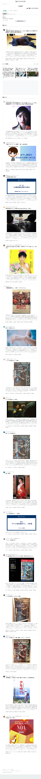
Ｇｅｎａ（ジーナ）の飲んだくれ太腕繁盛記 (12, 538)
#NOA (14, 240)
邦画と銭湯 (7, 286)
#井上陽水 (20, 711)
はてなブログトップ (18, 770)
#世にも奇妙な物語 (9, 138)
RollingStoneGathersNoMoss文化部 (10, 554)
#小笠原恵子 (22, 590)
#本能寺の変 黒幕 (26, 58)
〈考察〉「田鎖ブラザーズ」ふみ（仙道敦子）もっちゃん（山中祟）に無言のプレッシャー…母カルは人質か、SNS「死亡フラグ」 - (20, 69)
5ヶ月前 (18, 175)
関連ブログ (16, 10)
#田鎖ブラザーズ (8, 169)
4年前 (19, 538)
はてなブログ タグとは (5, 770)
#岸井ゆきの (20, 393)
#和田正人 (31, 169)
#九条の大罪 (11, 202)
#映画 (6, 393)
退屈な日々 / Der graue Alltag (10, 676)
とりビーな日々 (8, 594)
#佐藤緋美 (30, 630)
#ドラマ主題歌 (18, 751)
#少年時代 (7, 711)
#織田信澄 (21, 58)
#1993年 (7, 751)
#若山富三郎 (19, 507)
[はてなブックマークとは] (8, 63)
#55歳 (13, 281)
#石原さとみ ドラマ (20, 138)
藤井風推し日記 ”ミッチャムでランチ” (11, 175)
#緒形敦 (17, 58)
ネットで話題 (10, 10)
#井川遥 (20, 169)
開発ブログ (13, 770)
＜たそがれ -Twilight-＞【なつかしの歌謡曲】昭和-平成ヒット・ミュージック (16, 716)
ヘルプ (10, 770)
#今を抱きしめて (11, 354)
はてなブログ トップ (6, 4)
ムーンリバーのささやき (9, 326)
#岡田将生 (13, 169)
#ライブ (17, 240)
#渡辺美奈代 (16, 281)
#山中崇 (23, 169)
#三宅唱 (16, 393)
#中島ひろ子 (34, 630)
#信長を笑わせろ (32, 58)
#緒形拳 (7, 58)
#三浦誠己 (32, 393)
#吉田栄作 (7, 240)
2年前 (10, 286)
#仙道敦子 (14, 58)
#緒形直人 (10, 58)
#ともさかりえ (14, 138)
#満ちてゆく (24, 202)
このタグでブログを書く (34, 8)
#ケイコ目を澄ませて (11, 393)
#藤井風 (7, 202)
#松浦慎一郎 (26, 630)
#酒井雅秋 (17, 590)
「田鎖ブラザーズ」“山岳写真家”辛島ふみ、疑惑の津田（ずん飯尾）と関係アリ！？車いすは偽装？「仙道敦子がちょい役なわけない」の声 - (32, 69)
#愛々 (34, 169)
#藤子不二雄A (11, 711)
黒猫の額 (7, 29)
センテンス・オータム (9, 101)
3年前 (13, 431)
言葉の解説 (5, 10)
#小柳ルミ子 (11, 507)
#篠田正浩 (16, 711)
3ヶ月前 (17, 142)
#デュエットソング (12, 751)
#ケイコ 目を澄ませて (11, 630)
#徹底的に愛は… (8, 753)
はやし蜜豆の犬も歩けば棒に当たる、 (11, 142)
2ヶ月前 (13, 101)
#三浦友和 (24, 393)
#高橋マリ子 (19, 202)
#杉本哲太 (14, 507)
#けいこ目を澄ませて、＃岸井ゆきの (11, 467)
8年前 (28, 716)
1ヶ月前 (10, 29)
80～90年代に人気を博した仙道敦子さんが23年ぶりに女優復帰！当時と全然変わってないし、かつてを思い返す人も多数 (8, 69)
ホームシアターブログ (9, 431)
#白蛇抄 (7, 507)
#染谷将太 (17, 169)
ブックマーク (5, 67)
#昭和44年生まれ (8, 281)
